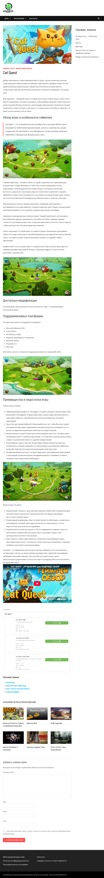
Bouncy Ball (32, 723)
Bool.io (78, 43)
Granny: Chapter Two (36, 747)
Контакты (33, 18)
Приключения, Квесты (24, 68)
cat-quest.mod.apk (22, 638)
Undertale (10, 682)
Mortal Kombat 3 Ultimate (10, 748)
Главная (6, 68)
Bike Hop (79, 46)
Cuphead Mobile (12, 692)
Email (5, 811)
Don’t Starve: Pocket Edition (18, 689)
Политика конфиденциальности (16, 861)
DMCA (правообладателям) (14, 857)
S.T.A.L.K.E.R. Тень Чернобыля (58, 748)
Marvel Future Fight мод (16, 685)
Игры (7, 18)
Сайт (5, 821)
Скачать (55, 623)
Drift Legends (56, 723)
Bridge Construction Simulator (87, 57)
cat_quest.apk (21, 620)
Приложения (19, 18)
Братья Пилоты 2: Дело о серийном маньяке (13, 724)
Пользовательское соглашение (15, 864)
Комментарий (9, 772)
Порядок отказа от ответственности (52, 861)
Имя (5, 802)
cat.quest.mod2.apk (22, 656)
